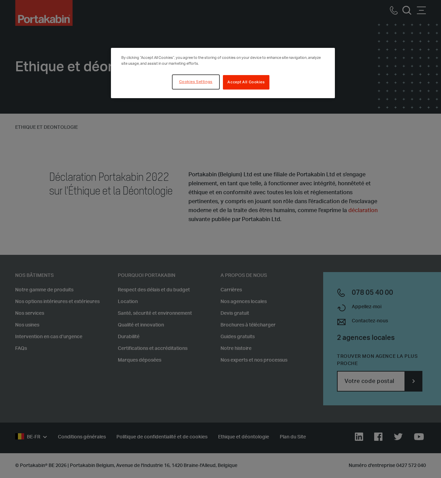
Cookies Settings (196, 82)
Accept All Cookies (246, 82)
